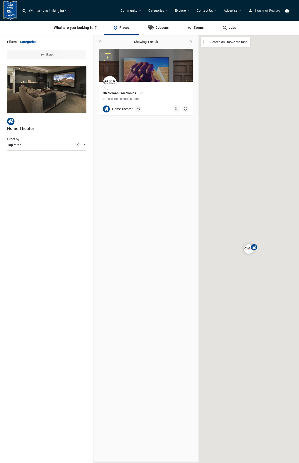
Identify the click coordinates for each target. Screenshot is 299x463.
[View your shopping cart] (287, 10)
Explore (180, 10)
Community (129, 10)
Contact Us (205, 10)
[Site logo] (11, 10)
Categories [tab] (28, 42)
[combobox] (46, 145)
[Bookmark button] (185, 109)
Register (275, 10)
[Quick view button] (176, 109)
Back (49, 54)
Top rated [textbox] (14, 145)
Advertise (230, 10)
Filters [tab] (12, 42)
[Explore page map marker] (249, 249)
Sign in (259, 10)
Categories (156, 10)
